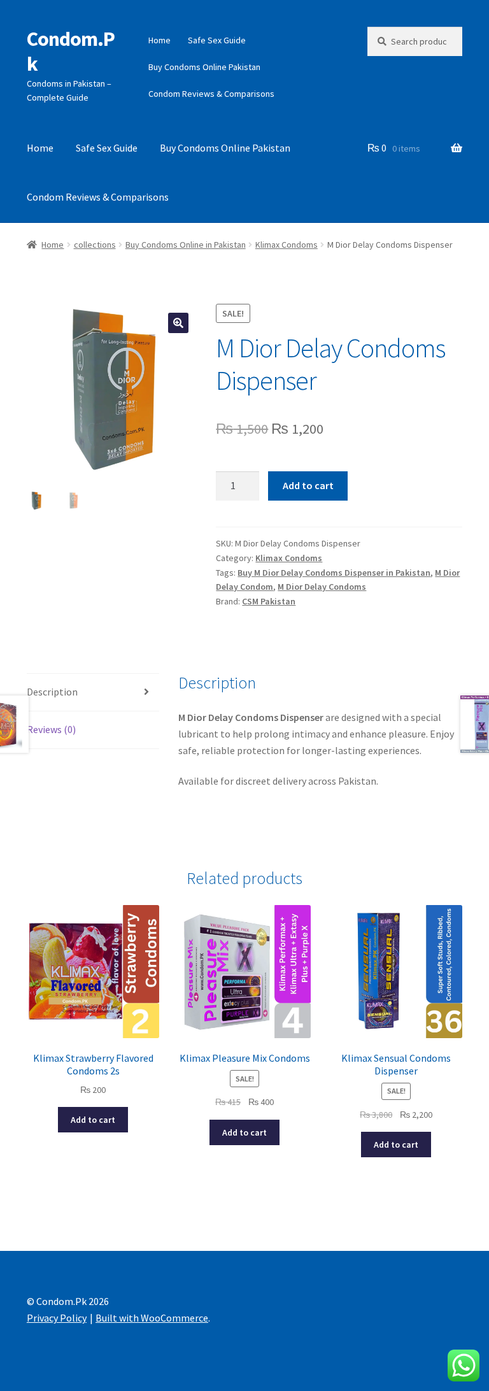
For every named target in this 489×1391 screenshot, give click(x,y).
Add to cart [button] (93, 1119)
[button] (178, 323)
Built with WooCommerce (152, 1317)
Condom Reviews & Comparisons (211, 93)
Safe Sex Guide (217, 40)
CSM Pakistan (268, 601)
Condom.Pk (71, 51)
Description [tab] (52, 691)
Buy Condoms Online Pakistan (204, 67)
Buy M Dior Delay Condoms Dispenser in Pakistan (333, 572)
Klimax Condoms (286, 244)
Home (159, 40)
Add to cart (308, 485)
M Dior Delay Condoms (322, 586)
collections (95, 244)
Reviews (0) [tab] (51, 729)
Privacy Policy (57, 1317)
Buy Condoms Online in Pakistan (185, 244)
